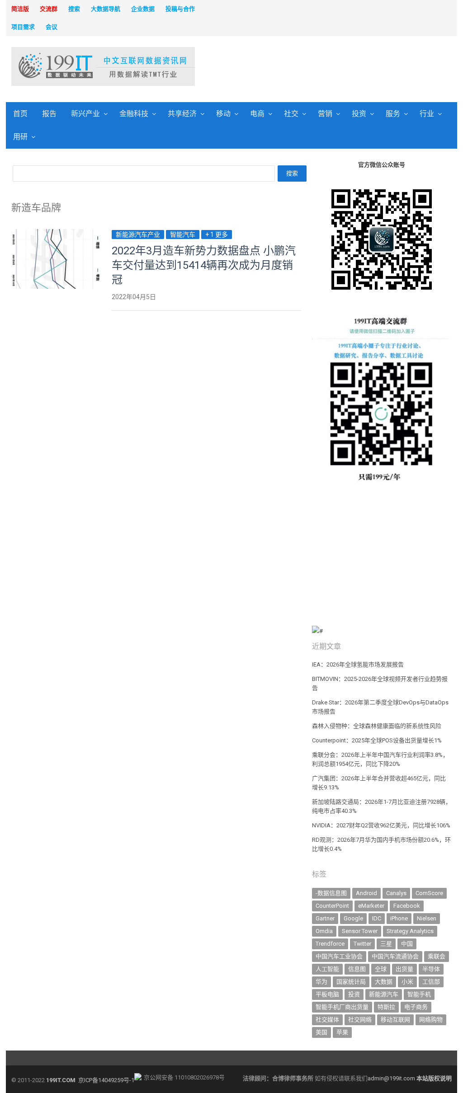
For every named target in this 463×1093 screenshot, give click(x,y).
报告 (49, 113)
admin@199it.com (392, 1078)
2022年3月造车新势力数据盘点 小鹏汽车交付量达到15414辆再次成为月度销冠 (204, 265)
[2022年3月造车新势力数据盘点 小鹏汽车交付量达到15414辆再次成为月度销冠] (56, 234)
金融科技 (133, 113)
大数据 (383, 981)
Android (366, 893)
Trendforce (330, 943)
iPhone (399, 918)
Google (353, 918)
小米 (407, 981)
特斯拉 (386, 1007)
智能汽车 (182, 234)
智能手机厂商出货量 (342, 1007)
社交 (291, 113)
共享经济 (182, 113)
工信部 (431, 981)
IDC (376, 918)
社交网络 (360, 1019)
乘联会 (436, 956)
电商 (257, 113)
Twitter (362, 943)
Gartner (325, 918)
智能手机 (419, 994)
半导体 (431, 969)
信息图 (357, 969)
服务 (393, 113)
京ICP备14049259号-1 (106, 1080)
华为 (321, 981)
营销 (325, 113)
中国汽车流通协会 (395, 956)
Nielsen (426, 918)
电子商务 (416, 1007)
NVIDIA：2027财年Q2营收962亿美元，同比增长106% (381, 825)
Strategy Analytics (410, 931)
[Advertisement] (316, 67)
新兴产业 (85, 113)
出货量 (404, 969)
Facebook (406, 905)
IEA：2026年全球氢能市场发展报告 (358, 664)
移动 (223, 113)
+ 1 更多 (216, 234)
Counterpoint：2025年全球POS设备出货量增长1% (377, 740)
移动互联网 (395, 1019)
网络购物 (431, 1019)
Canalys (396, 893)
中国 (407, 943)
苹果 (342, 1032)
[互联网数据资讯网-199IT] (63, 66)
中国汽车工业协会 (339, 956)
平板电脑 (327, 994)
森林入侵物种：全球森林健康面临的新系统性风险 (376, 725)
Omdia (324, 931)
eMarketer (371, 905)
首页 (20, 113)
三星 (386, 943)
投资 (359, 113)
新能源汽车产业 (138, 234)
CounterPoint (332, 905)
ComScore (429, 893)
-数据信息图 (331, 893)
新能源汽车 (383, 994)
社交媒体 (327, 1019)
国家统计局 (351, 981)
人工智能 (327, 969)
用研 (20, 136)
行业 (427, 113)
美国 (321, 1032)
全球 (381, 969)
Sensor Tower (360, 931)
